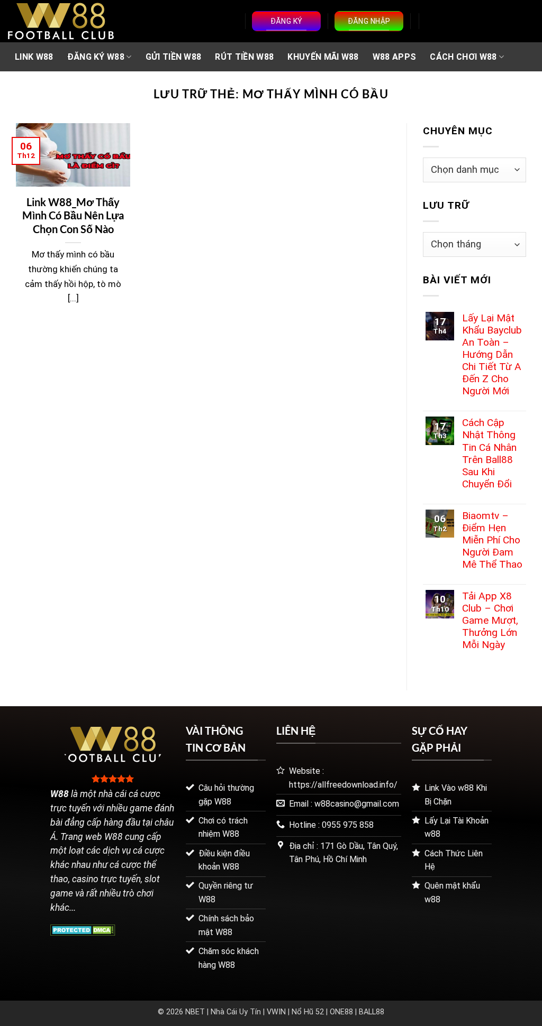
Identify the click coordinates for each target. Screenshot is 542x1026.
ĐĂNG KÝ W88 (96, 57)
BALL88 (371, 1011)
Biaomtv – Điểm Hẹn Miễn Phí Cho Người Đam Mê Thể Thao (492, 540)
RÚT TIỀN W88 (244, 57)
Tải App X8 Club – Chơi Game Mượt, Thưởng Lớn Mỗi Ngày (490, 620)
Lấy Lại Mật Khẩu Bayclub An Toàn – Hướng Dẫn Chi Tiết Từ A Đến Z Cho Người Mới (492, 354)
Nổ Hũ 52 (308, 1011)
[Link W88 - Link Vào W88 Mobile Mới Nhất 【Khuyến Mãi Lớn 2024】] (61, 21)
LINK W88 (34, 57)
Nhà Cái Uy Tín (236, 1011)
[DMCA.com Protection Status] (82, 929)
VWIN (276, 1011)
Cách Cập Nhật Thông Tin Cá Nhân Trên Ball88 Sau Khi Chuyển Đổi (489, 453)
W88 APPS (395, 57)
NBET (195, 1011)
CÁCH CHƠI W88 (463, 57)
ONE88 (341, 1011)
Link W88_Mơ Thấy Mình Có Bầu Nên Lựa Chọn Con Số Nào (73, 216)
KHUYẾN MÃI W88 (322, 57)
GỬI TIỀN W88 (174, 57)
